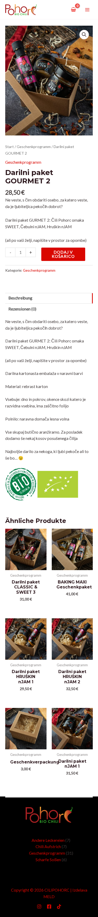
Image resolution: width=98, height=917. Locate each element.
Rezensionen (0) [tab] (22, 309)
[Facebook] (49, 906)
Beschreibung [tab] (20, 298)
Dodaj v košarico (63, 254)
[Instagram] (39, 906)
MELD (49, 896)
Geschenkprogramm (34, 146)
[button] (84, 34)
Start (9, 146)
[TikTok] (59, 906)
